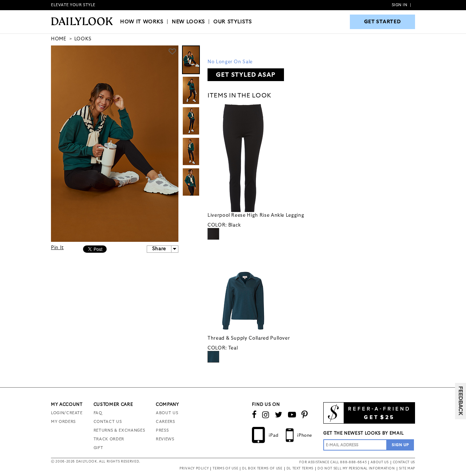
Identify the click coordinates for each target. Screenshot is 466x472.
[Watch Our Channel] (292, 415)
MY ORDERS (63, 422)
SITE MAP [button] (407, 468)
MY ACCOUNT (67, 404)
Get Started (382, 21)
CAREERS (165, 422)
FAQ (98, 413)
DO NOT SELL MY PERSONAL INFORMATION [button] (356, 468)
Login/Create (67, 413)
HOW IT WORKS (141, 21)
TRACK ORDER (109, 439)
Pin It (57, 247)
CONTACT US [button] (404, 462)
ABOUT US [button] (379, 462)
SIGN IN (399, 5)
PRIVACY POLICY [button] (194, 468)
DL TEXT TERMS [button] (300, 468)
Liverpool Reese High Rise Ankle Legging (256, 215)
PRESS (162, 430)
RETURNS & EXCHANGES (119, 430)
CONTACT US (108, 422)
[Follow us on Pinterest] (304, 415)
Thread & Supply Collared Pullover (249, 338)
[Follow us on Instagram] (265, 415)
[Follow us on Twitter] (279, 415)
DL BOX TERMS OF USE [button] (262, 468)
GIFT (98, 448)
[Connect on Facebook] (254, 415)
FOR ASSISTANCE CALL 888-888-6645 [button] (333, 462)
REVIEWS (165, 439)
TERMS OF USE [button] (225, 468)
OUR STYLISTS (232, 21)
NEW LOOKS (188, 21)
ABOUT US (167, 413)
